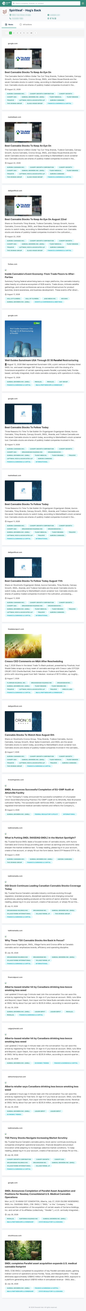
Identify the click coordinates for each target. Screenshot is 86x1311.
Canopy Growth (65, 94)
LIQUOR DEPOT (55, 1011)
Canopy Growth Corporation (42, 94)
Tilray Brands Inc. (58, 686)
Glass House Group (34, 103)
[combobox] (46, 3)
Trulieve (10, 100)
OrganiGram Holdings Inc (32, 452)
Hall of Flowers (13, 298)
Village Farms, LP (43, 914)
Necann (64, 298)
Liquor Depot (40, 1011)
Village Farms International (19, 914)
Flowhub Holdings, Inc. (16, 683)
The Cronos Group (14, 103)
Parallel (38, 382)
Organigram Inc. (54, 452)
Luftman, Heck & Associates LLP (32, 100)
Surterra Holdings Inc (28, 1219)
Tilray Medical (55, 97)
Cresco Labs (67, 689)
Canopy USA (12, 97)
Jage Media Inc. (50, 298)
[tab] (9, 24)
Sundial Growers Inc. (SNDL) (33, 97)
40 (31, 33)
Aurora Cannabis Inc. (16, 94)
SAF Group (63, 382)
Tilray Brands (72, 97)
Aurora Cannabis (57, 100)
